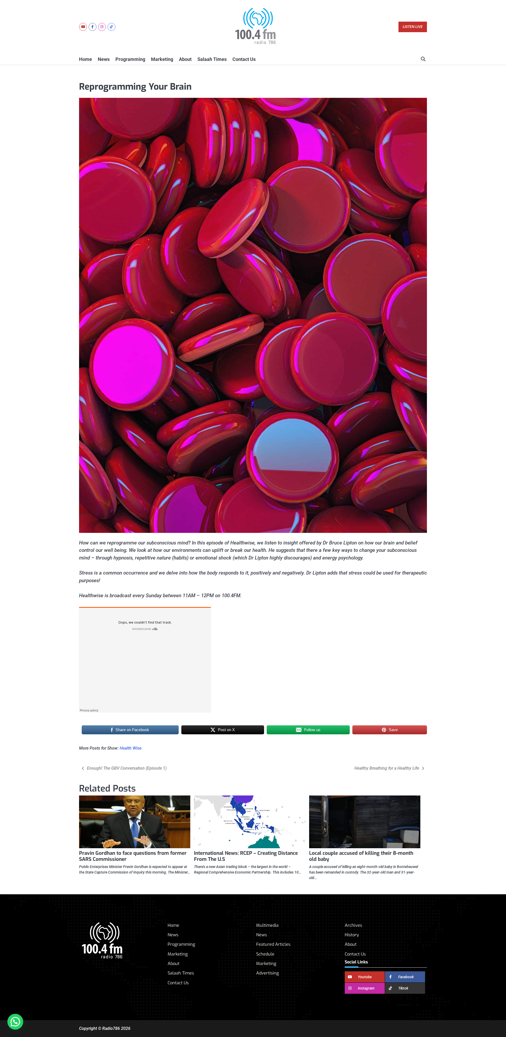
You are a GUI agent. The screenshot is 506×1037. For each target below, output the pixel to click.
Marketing (162, 59)
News (104, 59)
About (185, 59)
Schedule (265, 954)
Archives (353, 925)
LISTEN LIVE (413, 27)
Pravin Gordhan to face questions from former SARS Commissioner (133, 856)
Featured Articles (273, 944)
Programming (130, 59)
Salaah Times (212, 59)
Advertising (267, 973)
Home (85, 59)
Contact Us (244, 59)
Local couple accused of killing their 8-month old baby (361, 856)
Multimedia (267, 925)
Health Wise (131, 748)
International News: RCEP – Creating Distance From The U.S (246, 856)
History (352, 935)
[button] (15, 1022)
